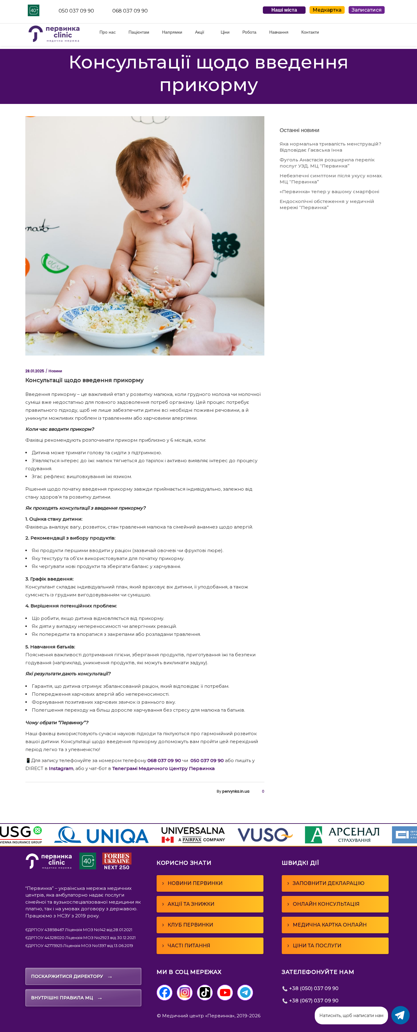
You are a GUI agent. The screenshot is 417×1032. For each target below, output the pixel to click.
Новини (55, 371)
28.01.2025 (34, 371)
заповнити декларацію (325, 883)
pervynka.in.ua (235, 791)
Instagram (61, 768)
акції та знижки (188, 904)
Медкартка (327, 10)
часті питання (186, 945)
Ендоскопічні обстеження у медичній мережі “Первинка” (327, 204)
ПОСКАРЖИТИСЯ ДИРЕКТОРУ (72, 976)
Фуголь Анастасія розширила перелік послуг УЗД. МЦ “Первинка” (327, 163)
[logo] (48, 868)
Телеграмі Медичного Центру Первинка (164, 768)
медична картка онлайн (327, 924)
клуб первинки (187, 924)
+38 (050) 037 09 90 (313, 988)
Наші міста (284, 10)
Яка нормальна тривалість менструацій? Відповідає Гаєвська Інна (330, 147)
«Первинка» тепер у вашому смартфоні (329, 191)
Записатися (367, 10)
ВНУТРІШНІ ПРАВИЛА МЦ (67, 997)
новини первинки (192, 883)
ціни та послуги (314, 945)
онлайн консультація (323, 904)
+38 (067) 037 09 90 (313, 1001)
